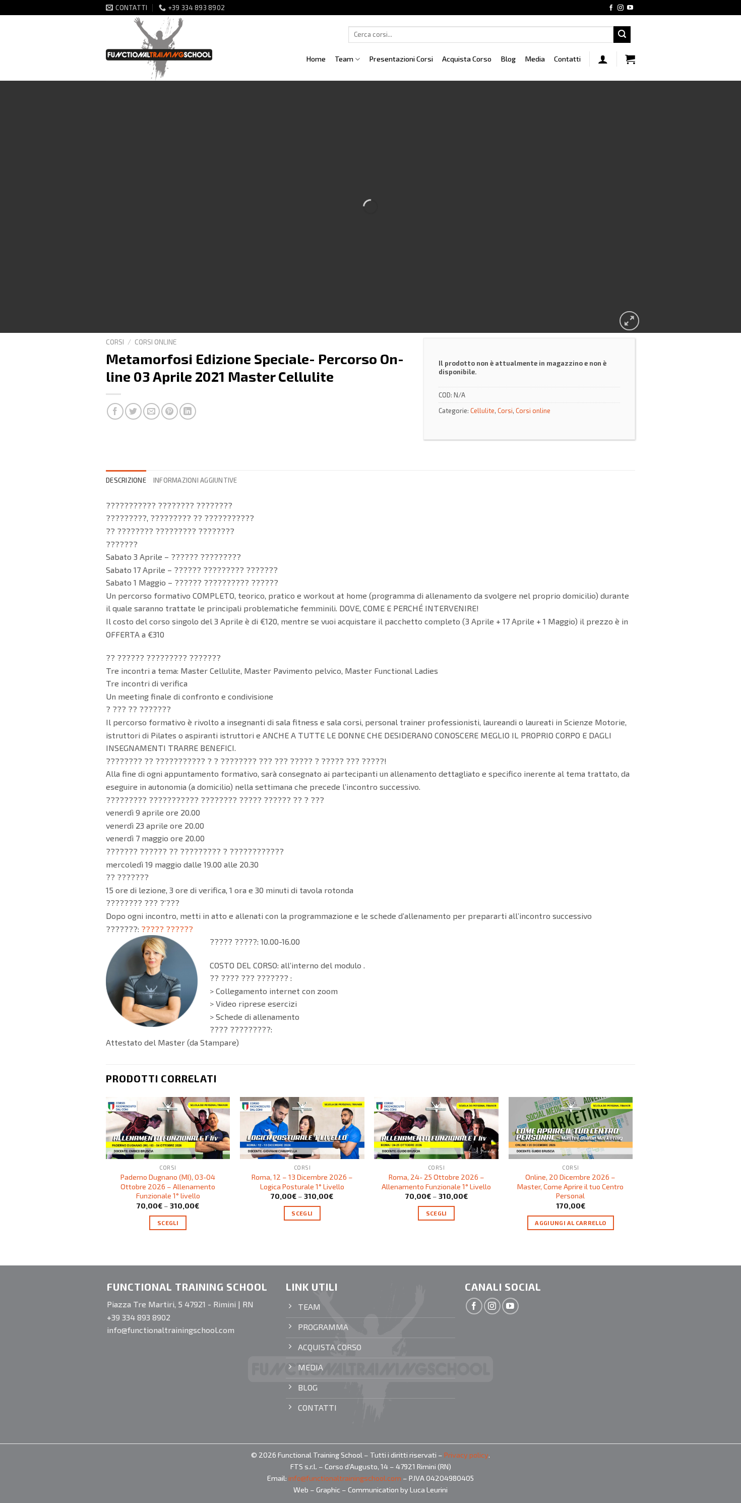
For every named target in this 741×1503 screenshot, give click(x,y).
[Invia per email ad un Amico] (151, 411)
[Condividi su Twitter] (133, 411)
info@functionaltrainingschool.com (344, 1478)
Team (344, 58)
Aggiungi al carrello (570, 1222)
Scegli (167, 1222)
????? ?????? (167, 929)
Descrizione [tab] (126, 480)
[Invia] (622, 34)
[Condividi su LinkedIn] (187, 411)
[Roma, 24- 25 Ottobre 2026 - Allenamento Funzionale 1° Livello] (436, 1128)
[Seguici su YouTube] (630, 8)
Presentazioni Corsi (401, 58)
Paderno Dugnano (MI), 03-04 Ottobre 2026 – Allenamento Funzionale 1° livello (167, 1186)
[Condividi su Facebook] (115, 411)
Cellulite (482, 411)
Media (535, 58)
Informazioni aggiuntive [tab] (195, 480)
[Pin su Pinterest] (169, 411)
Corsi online (155, 341)
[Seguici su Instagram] (621, 8)
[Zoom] (629, 321)
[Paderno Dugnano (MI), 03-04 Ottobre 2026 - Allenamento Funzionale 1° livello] (168, 1128)
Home (316, 58)
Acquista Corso (466, 58)
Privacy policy (466, 1455)
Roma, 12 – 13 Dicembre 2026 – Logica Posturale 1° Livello (302, 1182)
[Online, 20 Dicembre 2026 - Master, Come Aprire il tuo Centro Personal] (571, 1128)
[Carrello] (630, 59)
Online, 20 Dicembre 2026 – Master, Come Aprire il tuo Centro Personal (570, 1186)
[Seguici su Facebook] (611, 8)
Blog (508, 58)
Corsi (115, 341)
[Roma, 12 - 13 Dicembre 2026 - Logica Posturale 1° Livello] (302, 1128)
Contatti (567, 58)
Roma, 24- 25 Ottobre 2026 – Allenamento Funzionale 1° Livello (436, 1182)
